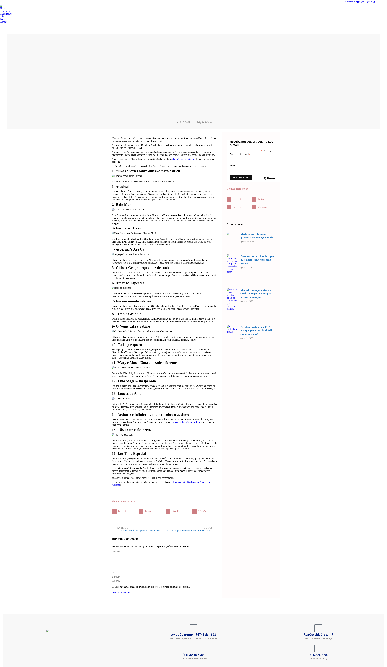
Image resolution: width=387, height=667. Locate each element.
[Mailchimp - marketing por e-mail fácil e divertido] (269, 180)
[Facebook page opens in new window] (380, 2)
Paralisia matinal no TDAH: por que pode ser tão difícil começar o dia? (256, 330)
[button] (124, 511)
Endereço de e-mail (240, 154)
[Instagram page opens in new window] (385, 2)
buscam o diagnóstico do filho (186, 422)
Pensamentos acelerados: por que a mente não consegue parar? (257, 260)
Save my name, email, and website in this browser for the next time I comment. (152, 586)
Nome (233, 165)
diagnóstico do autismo (183, 159)
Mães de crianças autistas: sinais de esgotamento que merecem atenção (255, 293)
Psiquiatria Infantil (205, 122)
